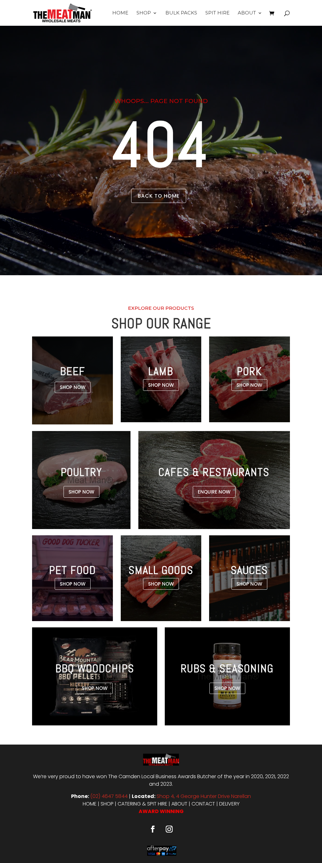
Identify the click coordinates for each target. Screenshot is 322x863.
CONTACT (203, 803)
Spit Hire (217, 13)
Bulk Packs (181, 13)
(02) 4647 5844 (109, 796)
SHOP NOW (73, 387)
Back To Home (159, 195)
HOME (90, 803)
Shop (143, 13)
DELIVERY (229, 803)
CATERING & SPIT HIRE (142, 803)
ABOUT (179, 803)
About (247, 13)
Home (120, 13)
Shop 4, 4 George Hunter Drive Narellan (204, 796)
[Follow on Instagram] (169, 829)
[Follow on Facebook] (153, 829)
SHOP (107, 803)
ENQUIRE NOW (214, 492)
